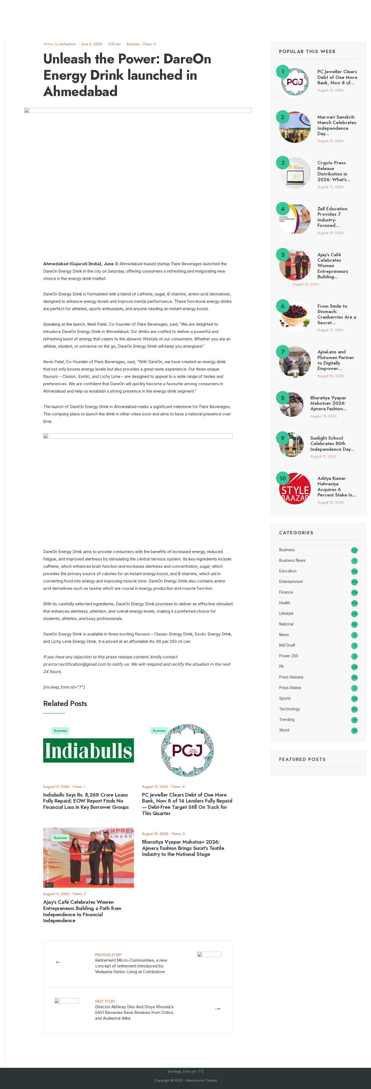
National (286, 624)
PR (281, 666)
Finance (286, 592)
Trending (286, 719)
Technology (289, 709)
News (284, 635)
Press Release (291, 677)
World (284, 730)
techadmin (67, 44)
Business (133, 44)
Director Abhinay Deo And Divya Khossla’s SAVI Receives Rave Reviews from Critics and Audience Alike (134, 1010)
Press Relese (290, 688)
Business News (292, 560)
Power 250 (288, 656)
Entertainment (291, 581)
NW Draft (287, 645)
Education (288, 571)
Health (284, 603)
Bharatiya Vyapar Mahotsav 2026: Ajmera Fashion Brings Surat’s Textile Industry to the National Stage (183, 848)
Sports (285, 698)
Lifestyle (286, 613)
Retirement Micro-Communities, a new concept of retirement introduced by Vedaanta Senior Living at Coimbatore (131, 963)
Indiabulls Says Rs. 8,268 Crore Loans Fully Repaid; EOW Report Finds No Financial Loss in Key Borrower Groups (85, 801)
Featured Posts (302, 759)
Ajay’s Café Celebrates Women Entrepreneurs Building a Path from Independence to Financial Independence (82, 911)
